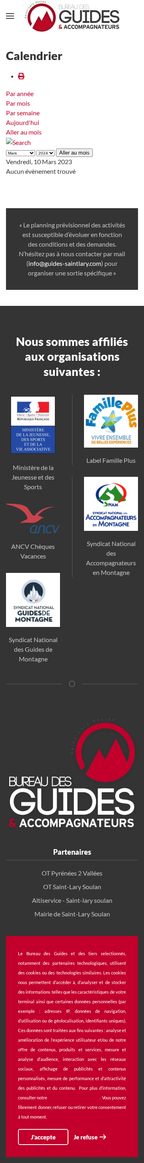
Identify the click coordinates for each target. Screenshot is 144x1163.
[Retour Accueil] (72, 16)
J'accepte (43, 1137)
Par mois (18, 103)
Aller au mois (24, 132)
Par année (20, 93)
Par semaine (23, 113)
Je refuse (86, 1137)
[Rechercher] (18, 141)
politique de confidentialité (74, 1097)
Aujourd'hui (22, 122)
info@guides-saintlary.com (64, 263)
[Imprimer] (21, 76)
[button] (10, 16)
